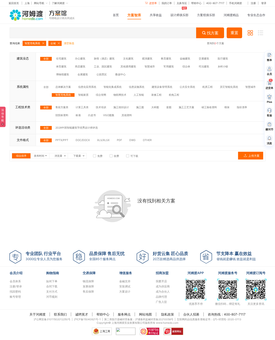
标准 (78, 115)
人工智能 (139, 94)
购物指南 (52, 273)
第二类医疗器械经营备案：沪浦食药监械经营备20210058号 (138, 319)
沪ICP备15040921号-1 (87, 319)
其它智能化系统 (229, 86)
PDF (119, 140)
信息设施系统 (136, 86)
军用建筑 (168, 66)
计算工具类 (82, 107)
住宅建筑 (61, 58)
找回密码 (15, 291)
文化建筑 (128, 58)
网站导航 (39, 3)
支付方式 (51, 291)
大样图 (155, 107)
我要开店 (161, 281)
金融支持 (124, 281)
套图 (168, 107)
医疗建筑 (223, 58)
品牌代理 (161, 296)
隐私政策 (167, 314)
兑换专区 (182, 3)
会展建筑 (83, 74)
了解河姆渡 (58, 3)
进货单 (152, 3)
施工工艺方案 (186, 107)
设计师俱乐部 (179, 15)
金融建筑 (185, 58)
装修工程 (156, 94)
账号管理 (15, 296)
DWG (132, 140)
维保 (226, 107)
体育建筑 (61, 66)
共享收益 (156, 15)
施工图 (140, 107)
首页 (116, 15)
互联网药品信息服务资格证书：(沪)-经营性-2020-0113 (209, 319)
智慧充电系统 (63, 94)
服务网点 (124, 314)
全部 (46, 58)
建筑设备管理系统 (162, 86)
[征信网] (126, 331)
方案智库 (134, 15)
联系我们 (60, 314)
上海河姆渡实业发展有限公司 (128, 322)
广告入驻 (161, 302)
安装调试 (124, 286)
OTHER (147, 140)
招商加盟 (162, 273)
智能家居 (83, 94)
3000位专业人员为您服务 (44, 256)
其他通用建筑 (128, 66)
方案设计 (124, 291)
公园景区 (101, 74)
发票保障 (88, 286)
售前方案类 (61, 107)
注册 (253, 3)
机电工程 (174, 94)
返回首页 (14, 3)
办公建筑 (80, 58)
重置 (234, 33)
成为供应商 (163, 286)
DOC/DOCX (83, 140)
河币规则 (51, 296)
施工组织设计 (121, 107)
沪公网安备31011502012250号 (52, 319)
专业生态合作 (256, 15)
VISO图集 (108, 115)
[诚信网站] (173, 331)
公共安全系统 (187, 86)
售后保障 (88, 291)
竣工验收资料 (209, 107)
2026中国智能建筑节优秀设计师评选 (76, 127)
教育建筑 (166, 58)
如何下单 (51, 281)
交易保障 (89, 273)
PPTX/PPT (61, 140)
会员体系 (15, 281)
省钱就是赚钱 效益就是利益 (236, 256)
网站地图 (145, 314)
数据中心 (120, 74)
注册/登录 (16, 286)
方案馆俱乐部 (206, 15)
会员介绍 (16, 273)
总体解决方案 (63, 86)
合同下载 (51, 286)
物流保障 (88, 281)
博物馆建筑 (62, 74)
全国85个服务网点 (107, 256)
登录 (263, 3)
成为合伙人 (163, 291)
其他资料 (127, 115)
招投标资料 (61, 115)
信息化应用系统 (87, 86)
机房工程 (207, 86)
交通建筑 (204, 58)
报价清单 (242, 107)
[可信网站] (149, 331)
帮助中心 (196, 3)
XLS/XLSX (103, 140)
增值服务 (125, 273)
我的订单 (167, 3)
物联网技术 (119, 94)
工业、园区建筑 (103, 66)
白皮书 (92, 115)
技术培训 (101, 107)
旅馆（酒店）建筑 (104, 58)
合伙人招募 (191, 314)
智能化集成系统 (113, 86)
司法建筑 (204, 66)
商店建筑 (80, 66)
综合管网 (101, 94)
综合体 (186, 66)
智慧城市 (150, 66)
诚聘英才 (81, 314)
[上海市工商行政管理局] (102, 331)
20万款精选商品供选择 (170, 256)
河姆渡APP (196, 273)
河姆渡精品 (231, 15)
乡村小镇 (223, 66)
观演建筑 (147, 58)
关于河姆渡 (37, 314)
